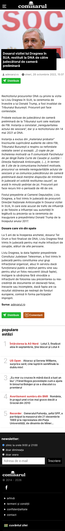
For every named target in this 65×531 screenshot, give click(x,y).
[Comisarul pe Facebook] (6, 487)
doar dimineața (14, 449)
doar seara (11, 454)
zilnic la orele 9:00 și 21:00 (21, 445)
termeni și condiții (18, 503)
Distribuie (13, 80)
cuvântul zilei (18, 525)
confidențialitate (17, 509)
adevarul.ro (12, 74)
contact (11, 514)
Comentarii (35, 315)
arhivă (11, 498)
